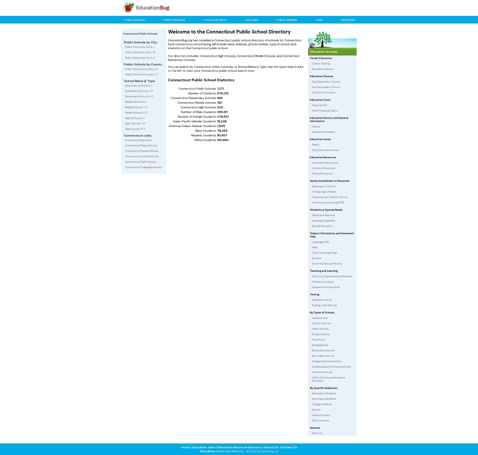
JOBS (319, 19)
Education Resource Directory (239, 447)
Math (315, 247)
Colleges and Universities (326, 361)
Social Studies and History (327, 263)
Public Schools (320, 328)
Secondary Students (324, 398)
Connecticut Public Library (140, 161)
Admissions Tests (322, 299)
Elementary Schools (323, 350)
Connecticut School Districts (142, 156)
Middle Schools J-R (136, 107)
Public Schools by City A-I (139, 47)
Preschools (318, 339)
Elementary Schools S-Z (139, 96)
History (316, 126)
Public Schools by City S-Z (140, 57)
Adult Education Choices (326, 81)
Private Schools (321, 334)
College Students (322, 404)
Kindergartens (320, 345)
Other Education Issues (325, 150)
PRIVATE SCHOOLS (174, 19)
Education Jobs (203, 447)
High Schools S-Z (135, 129)
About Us (317, 433)
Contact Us (288, 447)
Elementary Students (324, 393)
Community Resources (325, 162)
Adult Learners (320, 420)
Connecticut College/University (143, 167)
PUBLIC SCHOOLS (135, 19)
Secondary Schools (323, 356)
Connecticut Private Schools (141, 151)
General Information (323, 132)
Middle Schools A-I (136, 101)
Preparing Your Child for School (329, 197)
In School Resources (324, 168)
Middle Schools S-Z (136, 112)
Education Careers (323, 69)
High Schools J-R (135, 123)
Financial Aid (319, 105)
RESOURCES (348, 19)
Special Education (322, 226)
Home (185, 447)
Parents (316, 409)
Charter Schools (321, 323)
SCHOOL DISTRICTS (215, 19)
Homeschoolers (321, 415)
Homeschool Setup (323, 281)
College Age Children (324, 191)
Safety (315, 144)
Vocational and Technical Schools (331, 366)
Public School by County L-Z (141, 74)
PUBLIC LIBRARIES (287, 19)
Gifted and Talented (323, 215)
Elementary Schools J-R (139, 91)
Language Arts (320, 242)
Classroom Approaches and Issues (332, 276)
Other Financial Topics (325, 110)
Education (207, 451)
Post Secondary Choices (326, 87)
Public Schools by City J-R (140, 52)
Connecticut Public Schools (141, 145)
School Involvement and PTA (328, 202)
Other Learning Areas (324, 252)
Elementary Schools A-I (138, 85)
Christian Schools (322, 372)
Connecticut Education (138, 140)
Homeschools (320, 318)
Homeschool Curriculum (326, 287)
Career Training (321, 63)
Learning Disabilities (323, 220)
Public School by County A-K (141, 69)
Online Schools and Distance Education (328, 379)
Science (316, 258)
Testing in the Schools (324, 305)
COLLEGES (252, 19)
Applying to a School (324, 186)
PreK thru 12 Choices (323, 92)
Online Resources (322, 173)
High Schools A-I (134, 118)
